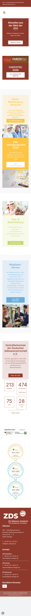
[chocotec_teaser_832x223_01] (15, 56)
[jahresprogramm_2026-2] (15, 170)
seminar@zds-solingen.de (10, 558)
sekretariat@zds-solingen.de (11, 567)
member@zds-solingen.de (10, 576)
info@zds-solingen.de (9, 543)
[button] (3, 613)
